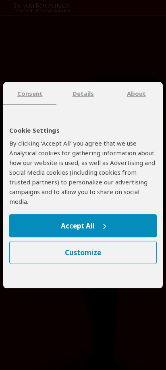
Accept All (78, 225)
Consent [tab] (30, 93)
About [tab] (136, 93)
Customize (83, 252)
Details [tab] (83, 93)
